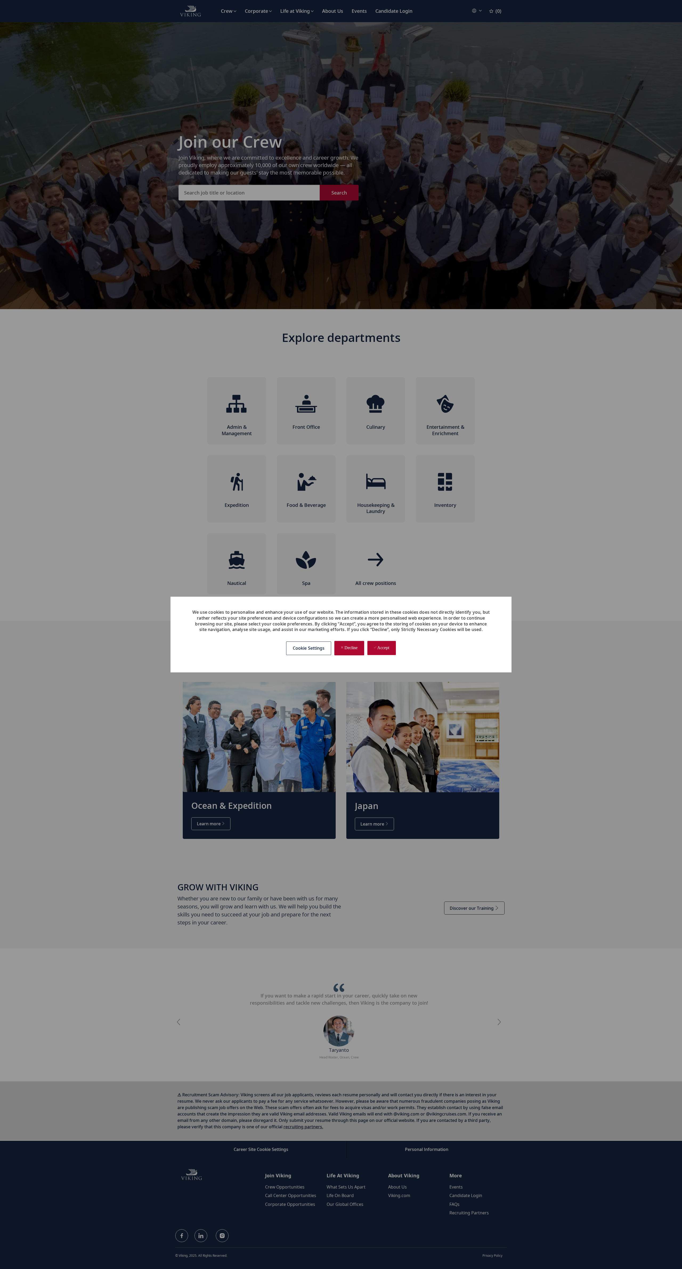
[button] (308, 648)
